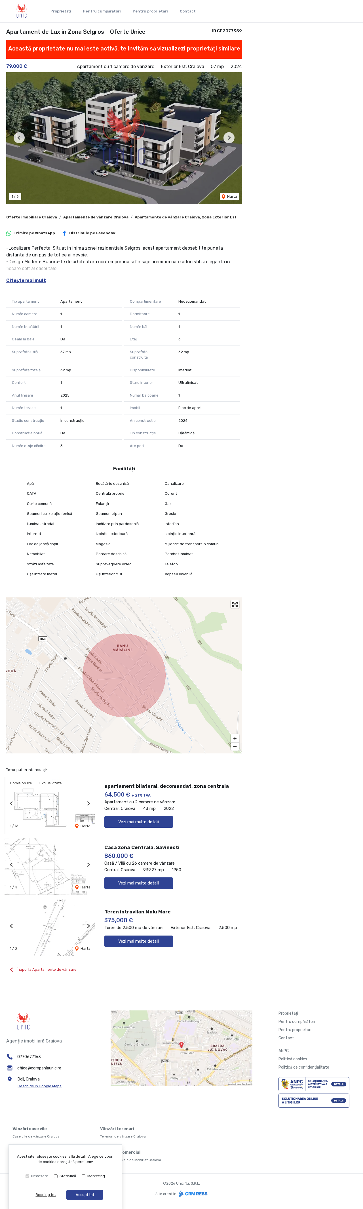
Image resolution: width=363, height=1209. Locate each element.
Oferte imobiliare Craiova (31, 217)
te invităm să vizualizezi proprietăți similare (180, 48)
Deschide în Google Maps (40, 1086)
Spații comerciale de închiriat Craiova (130, 1160)
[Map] (124, 675)
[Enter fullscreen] (235, 604)
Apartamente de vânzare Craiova (95, 217)
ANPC (283, 1050)
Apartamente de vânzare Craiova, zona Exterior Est (186, 217)
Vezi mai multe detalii (138, 821)
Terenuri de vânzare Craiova (123, 1136)
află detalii (77, 1156)
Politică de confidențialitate (303, 1067)
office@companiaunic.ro (39, 1068)
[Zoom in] (235, 738)
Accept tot (85, 1195)
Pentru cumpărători (102, 11)
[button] (19, 137)
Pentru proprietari (150, 11)
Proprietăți (60, 11)
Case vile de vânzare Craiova (36, 1136)
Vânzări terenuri (117, 1128)
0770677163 (29, 1056)
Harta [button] (231, 196)
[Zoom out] (235, 746)
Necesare (39, 1176)
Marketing (96, 1176)
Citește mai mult (26, 280)
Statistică (68, 1176)
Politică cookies (292, 1059)
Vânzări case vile (29, 1128)
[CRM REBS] (192, 1194)
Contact (188, 11)
